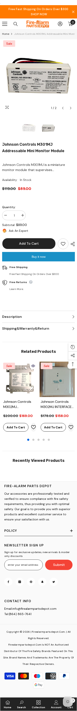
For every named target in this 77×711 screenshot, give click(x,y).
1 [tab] (28, 440)
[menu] (4, 23)
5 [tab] (49, 440)
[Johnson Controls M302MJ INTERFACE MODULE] (57, 379)
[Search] (15, 24)
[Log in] (60, 24)
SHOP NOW (39, 14)
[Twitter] (54, 582)
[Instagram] (20, 582)
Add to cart (29, 243)
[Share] (71, 244)
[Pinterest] (31, 582)
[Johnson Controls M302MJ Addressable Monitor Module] (19, 379)
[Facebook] (8, 582)
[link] (21, 704)
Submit (59, 564)
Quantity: (9, 207)
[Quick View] (33, 366)
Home (5, 34)
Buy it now (39, 256)
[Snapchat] (42, 582)
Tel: (6, 614)
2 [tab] (33, 440)
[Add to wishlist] (63, 243)
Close (73, 12)
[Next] (70, 108)
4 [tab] (44, 440)
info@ (16, 609)
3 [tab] (38, 440)
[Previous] (63, 108)
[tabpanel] (19, 398)
